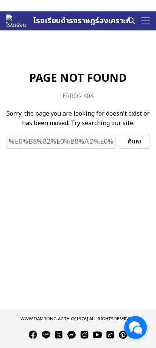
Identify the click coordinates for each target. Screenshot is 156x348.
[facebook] (33, 335)
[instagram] (84, 335)
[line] (46, 335)
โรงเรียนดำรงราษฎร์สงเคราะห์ (82, 21)
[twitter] (59, 335)
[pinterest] (123, 335)
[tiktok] (110, 335)
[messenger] (71, 335)
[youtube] (97, 335)
